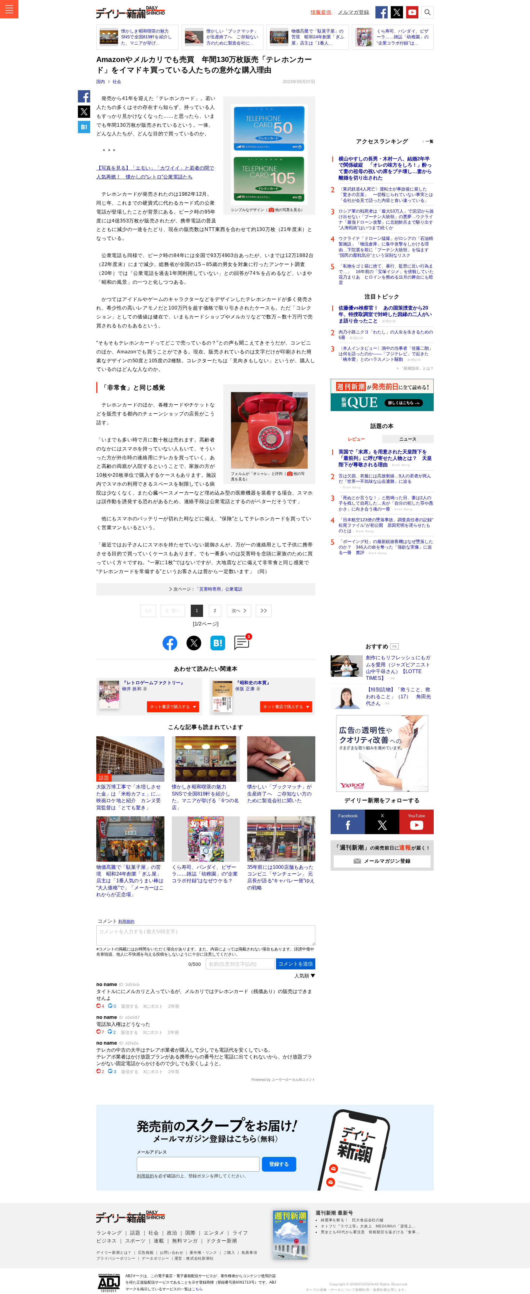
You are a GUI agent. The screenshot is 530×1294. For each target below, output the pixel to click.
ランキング (109, 1232)
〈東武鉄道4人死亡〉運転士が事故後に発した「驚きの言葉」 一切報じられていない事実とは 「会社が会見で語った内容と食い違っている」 (386, 194)
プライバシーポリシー (116, 1258)
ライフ (240, 1232)
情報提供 (321, 12)
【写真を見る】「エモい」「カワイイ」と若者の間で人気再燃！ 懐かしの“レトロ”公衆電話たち (155, 172)
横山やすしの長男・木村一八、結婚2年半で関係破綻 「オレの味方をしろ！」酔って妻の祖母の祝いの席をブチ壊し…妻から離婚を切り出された (385, 168)
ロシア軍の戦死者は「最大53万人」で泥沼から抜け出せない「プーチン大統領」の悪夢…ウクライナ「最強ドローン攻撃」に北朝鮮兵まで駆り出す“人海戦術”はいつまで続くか (386, 219)
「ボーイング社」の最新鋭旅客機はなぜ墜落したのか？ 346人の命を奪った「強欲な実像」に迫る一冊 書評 (386, 547)
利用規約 (145, 1176)
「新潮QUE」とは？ (417, 368)
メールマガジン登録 (387, 861)
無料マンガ (185, 1240)
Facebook (348, 815)
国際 (190, 1232)
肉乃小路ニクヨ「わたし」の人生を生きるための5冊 (386, 334)
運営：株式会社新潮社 (194, 1258)
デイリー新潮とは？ (114, 1252)
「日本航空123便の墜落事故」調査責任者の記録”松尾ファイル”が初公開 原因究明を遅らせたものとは (386, 525)
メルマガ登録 (353, 12)
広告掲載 (146, 1252)
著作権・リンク (203, 1252)
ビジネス (106, 1240)
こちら (197, 1289)
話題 (135, 1232)
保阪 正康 (245, 688)
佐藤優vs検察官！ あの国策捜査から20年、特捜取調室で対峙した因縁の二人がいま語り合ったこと (385, 314)
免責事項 (249, 1252)
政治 (172, 1232)
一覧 (430, 141)
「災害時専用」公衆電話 (208, 589)
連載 (159, 1240)
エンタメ (214, 1232)
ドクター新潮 (221, 1240)
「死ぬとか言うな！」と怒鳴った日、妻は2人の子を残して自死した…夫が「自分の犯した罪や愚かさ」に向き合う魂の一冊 (386, 503)
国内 (100, 81)
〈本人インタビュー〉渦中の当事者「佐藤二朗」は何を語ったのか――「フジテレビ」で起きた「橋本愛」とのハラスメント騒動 (386, 354)
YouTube (416, 815)
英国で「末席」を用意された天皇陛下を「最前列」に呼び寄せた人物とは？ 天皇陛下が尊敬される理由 (385, 458)
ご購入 (229, 1252)
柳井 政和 (132, 688)
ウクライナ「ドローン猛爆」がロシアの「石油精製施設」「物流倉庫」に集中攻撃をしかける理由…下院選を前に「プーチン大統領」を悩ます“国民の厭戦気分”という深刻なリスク (386, 247)
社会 (117, 81)
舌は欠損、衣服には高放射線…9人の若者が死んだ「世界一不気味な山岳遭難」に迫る (385, 481)
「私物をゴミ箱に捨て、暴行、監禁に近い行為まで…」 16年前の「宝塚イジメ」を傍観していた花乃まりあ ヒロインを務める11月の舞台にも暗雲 (386, 274)
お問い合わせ (171, 1252)
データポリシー (155, 1258)
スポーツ (135, 1240)
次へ (236, 610)
